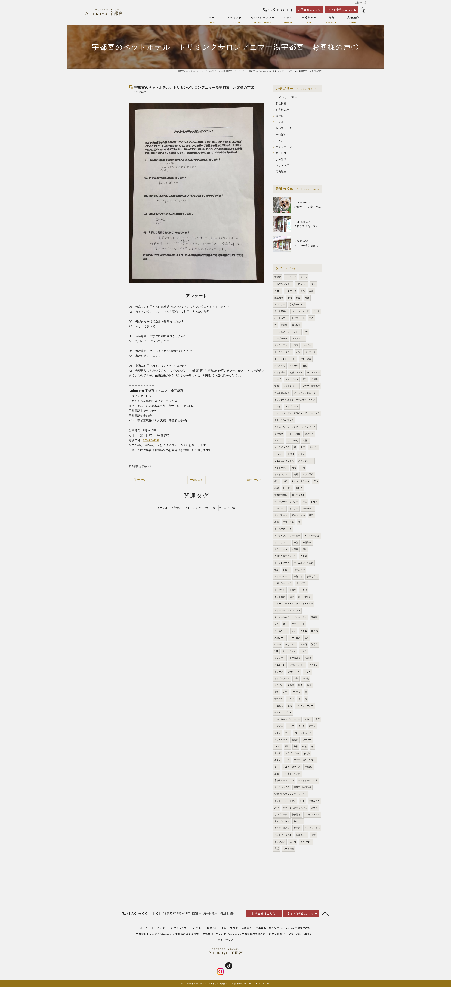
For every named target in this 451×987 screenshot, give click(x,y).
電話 (276, 848)
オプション (279, 841)
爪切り (308, 658)
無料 (296, 746)
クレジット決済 (312, 828)
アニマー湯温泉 (281, 828)
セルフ (291, 726)
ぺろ (287, 760)
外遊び (293, 590)
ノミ (294, 631)
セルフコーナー (285, 128)
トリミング (282, 165)
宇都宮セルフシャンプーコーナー (290, 794)
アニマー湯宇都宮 (311, 386)
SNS (302, 801)
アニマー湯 (290, 291)
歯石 (311, 515)
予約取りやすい (297, 304)
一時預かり (282, 134)
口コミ (277, 733)
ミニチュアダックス (284, 461)
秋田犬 (299, 488)
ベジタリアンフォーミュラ (287, 536)
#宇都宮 (177, 507)
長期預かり (301, 835)
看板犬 (277, 760)
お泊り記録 (305, 359)
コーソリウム (298, 495)
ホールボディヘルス (303, 563)
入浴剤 (303, 556)
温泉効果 (278, 298)
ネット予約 (308, 474)
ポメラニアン (280, 345)
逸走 (276, 773)
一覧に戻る (196, 479)
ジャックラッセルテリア (305, 393)
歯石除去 (296, 325)
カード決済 (288, 848)
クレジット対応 (312, 814)
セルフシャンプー (283, 284)
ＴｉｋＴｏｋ (289, 651)
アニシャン (279, 665)
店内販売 (281, 171)
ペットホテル (280, 318)
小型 (276, 488)
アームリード (280, 631)
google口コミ (294, 671)
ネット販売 (279, 597)
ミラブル (278, 685)
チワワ (295, 345)
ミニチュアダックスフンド (287, 332)
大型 (285, 481)
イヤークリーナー (304, 705)
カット (316, 311)
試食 (292, 597)
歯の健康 (278, 434)
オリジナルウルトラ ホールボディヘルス (294, 400)
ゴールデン (299, 570)
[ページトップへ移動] (325, 913)
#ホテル (163, 507)
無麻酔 (284, 325)
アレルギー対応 (312, 536)
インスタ (296, 692)
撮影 (287, 746)
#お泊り (210, 507)
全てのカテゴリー (286, 97)
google (307, 753)
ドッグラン (279, 590)
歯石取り (307, 542)
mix (306, 332)
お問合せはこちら (309, 9)
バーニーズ (310, 352)
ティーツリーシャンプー (286, 502)
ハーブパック (280, 338)
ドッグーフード (281, 678)
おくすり (298, 821)
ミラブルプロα (292, 753)
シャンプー (279, 658)
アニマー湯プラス (291, 767)
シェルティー (313, 372)
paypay (314, 502)
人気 (318, 719)
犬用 (294, 468)
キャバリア (308, 508)
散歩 (276, 570)
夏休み (314, 807)
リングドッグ (280, 814)
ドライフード (280, 549)
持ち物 (306, 678)
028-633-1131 (151, 440)
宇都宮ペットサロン (284, 780)
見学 (313, 835)
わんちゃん (279, 366)
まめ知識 (281, 159)
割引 (300, 685)
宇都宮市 (298, 576)
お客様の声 (145, 466)
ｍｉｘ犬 (278, 440)
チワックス (288, 522)
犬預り (295, 549)
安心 (311, 318)
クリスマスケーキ (283, 529)
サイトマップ (225, 940)
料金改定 (278, 705)
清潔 (276, 386)
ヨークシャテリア (300, 311)
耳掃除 (314, 617)
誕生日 (280, 116)
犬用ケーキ (279, 637)
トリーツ (278, 671)
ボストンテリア (281, 474)
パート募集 (295, 637)
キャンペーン (284, 147)
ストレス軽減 (294, 434)
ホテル (280, 122)
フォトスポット (290, 386)
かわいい (278, 454)
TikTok (277, 746)
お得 (285, 692)
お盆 (304, 502)
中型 (296, 542)
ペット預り (301, 583)
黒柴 (303, 447)
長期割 (297, 828)
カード (277, 753)
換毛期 (291, 685)
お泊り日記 (312, 576)
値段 (304, 746)
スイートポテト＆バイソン (287, 610)
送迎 (313, 284)
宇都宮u (308, 767)
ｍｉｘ (301, 454)
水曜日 (291, 454)
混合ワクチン (304, 597)
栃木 (276, 522)
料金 (298, 298)
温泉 (303, 291)
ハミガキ (294, 366)
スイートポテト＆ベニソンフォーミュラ (293, 603)
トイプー (294, 508)
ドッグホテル (298, 515)
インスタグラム (281, 542)
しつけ (291, 699)
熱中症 (312, 726)
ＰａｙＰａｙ (280, 739)
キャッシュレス (281, 821)
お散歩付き (314, 801)
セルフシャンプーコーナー (287, 719)
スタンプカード (305, 461)
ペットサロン (280, 468)
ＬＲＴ (303, 651)
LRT (276, 651)
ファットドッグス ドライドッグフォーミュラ (297, 413)
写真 (307, 298)
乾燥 (309, 685)
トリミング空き (281, 563)
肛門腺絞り (295, 658)
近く (307, 637)
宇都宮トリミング (291, 773)
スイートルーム (281, 576)
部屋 (276, 767)
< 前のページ (139, 479)
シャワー (307, 739)
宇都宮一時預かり (302, 787)
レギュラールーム (283, 583)
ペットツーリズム (283, 835)
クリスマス (290, 644)
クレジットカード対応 (285, 801)
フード (277, 406)
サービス (281, 153)
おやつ (308, 719)
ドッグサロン (280, 515)
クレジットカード (302, 733)
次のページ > (254, 479)
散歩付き (296, 814)
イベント (281, 140)
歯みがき (278, 699)
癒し (276, 481)
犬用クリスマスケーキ (285, 556)
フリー (307, 671)
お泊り (277, 291)
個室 (305, 366)
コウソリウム (298, 338)
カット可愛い (280, 311)
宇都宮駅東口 (280, 495)
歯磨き (295, 739)
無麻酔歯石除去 (281, 393)
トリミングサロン (283, 352)
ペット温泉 (279, 372)
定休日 (293, 841)
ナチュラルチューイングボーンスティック (294, 427)
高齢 (296, 474)
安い (316, 481)
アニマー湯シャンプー (305, 760)
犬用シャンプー (297, 665)
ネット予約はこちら (340, 9)
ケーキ (277, 644)
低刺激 (314, 379)
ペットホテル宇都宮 (308, 780)
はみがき (309, 434)
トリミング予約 (281, 787)
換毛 (290, 705)
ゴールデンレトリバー (285, 359)
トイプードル (298, 318)
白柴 (303, 468)
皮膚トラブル (296, 372)
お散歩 (304, 590)
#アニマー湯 (227, 507)
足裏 (276, 624)
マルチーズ (279, 508)
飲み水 (314, 631)
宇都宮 (277, 277)
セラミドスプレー (283, 712)
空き (276, 692)
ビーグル (287, 488)
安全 (305, 379)
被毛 (285, 624)
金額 (296, 678)
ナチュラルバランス (284, 420)
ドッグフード (291, 406)
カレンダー (279, 304)
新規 (298, 352)
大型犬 (306, 440)
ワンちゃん (293, 440)
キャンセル (306, 841)
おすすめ (278, 726)
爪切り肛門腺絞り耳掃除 (295, 807)
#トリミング (194, 507)
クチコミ (313, 665)
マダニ (304, 631)
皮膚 (311, 291)
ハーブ (277, 379)
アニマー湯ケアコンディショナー (290, 617)
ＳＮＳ (301, 726)
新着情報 (133, 466)
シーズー (307, 345)
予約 (290, 298)
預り (305, 549)
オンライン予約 (281, 447)
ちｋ (287, 733)
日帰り (286, 570)
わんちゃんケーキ (300, 481)
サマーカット (298, 624)
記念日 (314, 644)
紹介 (276, 807)
